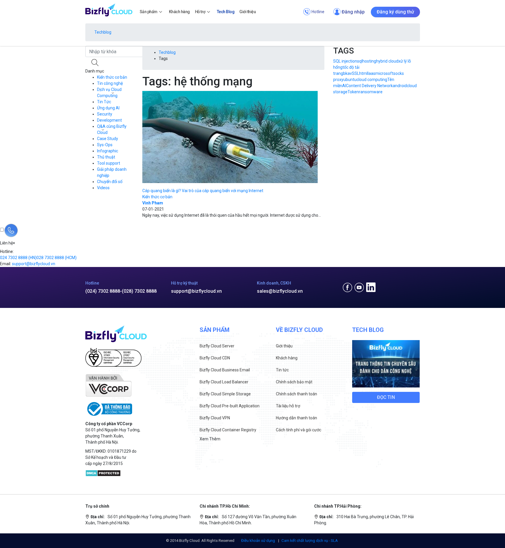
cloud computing (372, 79)
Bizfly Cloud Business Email (225, 370)
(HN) (18, 257)
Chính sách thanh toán (296, 394)
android (400, 85)
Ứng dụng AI (108, 108)
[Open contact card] (11, 230)
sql (359, 61)
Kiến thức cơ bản (112, 77)
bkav (347, 73)
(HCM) (57, 257)
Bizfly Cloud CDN (215, 358)
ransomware (371, 91)
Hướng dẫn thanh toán (296, 418)
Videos (103, 187)
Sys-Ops (105, 144)
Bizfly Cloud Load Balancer (224, 382)
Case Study (107, 138)
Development (109, 120)
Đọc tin (386, 397)
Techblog (102, 32)
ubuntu (350, 79)
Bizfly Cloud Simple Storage (225, 394)
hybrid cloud (387, 61)
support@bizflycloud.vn (196, 291)
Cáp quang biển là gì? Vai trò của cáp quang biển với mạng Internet (202, 190)
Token (353, 91)
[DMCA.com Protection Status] (103, 473)
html (363, 73)
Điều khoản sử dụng (258, 540)
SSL (355, 73)
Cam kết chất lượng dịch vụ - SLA (309, 540)
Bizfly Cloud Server (217, 346)
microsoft (384, 73)
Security (104, 114)
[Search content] (95, 62)
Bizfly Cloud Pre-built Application (230, 406)
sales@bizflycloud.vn (280, 291)
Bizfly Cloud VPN (215, 418)
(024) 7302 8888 (102, 291)
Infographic (107, 151)
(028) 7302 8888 (139, 291)
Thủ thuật (106, 157)
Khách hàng (287, 358)
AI (344, 85)
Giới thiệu (284, 346)
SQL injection (345, 61)
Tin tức (282, 370)
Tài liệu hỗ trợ (288, 406)
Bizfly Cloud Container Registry (228, 430)
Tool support (108, 163)
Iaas (371, 73)
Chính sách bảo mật (294, 382)
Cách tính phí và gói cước (298, 430)
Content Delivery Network (369, 85)
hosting (369, 61)
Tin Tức (104, 101)
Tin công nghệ (110, 83)
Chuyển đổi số (109, 181)
